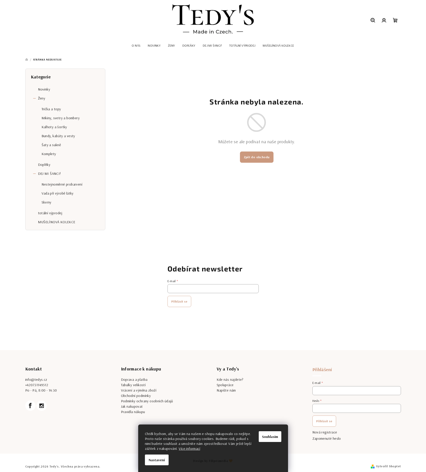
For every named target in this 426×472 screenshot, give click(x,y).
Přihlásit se (179, 301)
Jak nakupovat (132, 406)
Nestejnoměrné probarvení (62, 184)
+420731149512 (36, 385)
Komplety (49, 154)
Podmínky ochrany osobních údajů (147, 401)
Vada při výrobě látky (58, 193)
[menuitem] (136, 45)
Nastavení (157, 460)
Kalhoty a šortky (54, 127)
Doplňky (44, 164)
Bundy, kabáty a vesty (58, 136)
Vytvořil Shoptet (388, 466)
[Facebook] (30, 406)
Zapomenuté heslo (326, 438)
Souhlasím (270, 436)
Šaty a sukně (51, 145)
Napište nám (226, 390)
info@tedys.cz (36, 379)
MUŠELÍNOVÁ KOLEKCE (56, 222)
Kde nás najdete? (230, 379)
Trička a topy (51, 109)
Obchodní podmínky (136, 395)
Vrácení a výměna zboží (139, 390)
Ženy (41, 98)
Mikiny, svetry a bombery (61, 118)
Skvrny (46, 202)
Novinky (44, 89)
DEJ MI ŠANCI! (49, 173)
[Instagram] (41, 406)
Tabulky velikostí (133, 385)
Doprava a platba (134, 379)
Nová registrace (324, 432)
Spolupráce (225, 385)
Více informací (189, 448)
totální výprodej (50, 213)
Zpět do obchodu (257, 157)
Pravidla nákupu (133, 411)
